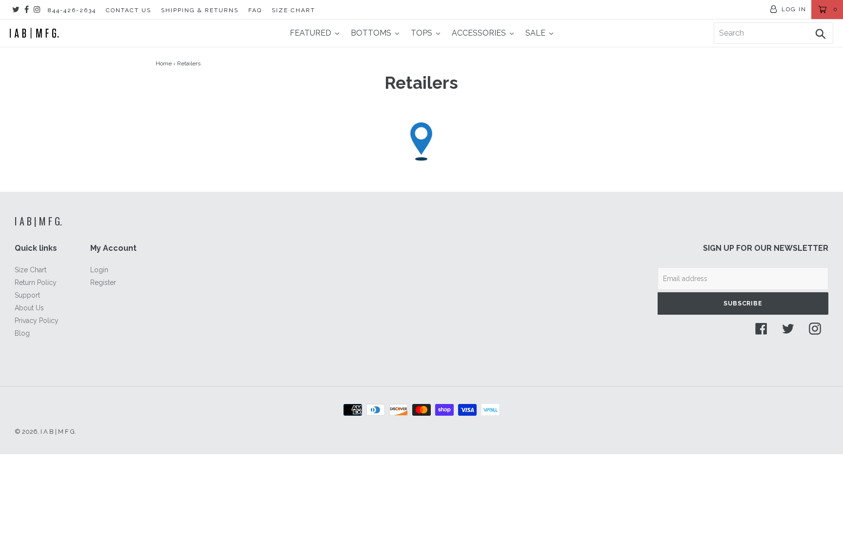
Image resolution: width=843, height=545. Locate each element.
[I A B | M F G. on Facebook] (26, 9)
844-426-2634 (72, 10)
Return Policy (36, 282)
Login (99, 270)
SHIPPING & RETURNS (200, 10)
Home (164, 63)
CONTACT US (128, 10)
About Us (29, 308)
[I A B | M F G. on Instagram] (37, 9)
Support (27, 295)
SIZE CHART (293, 10)
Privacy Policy (37, 320)
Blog (22, 333)
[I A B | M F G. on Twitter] (16, 9)
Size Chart (30, 270)
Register (103, 282)
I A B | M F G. (38, 221)
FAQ (255, 10)
